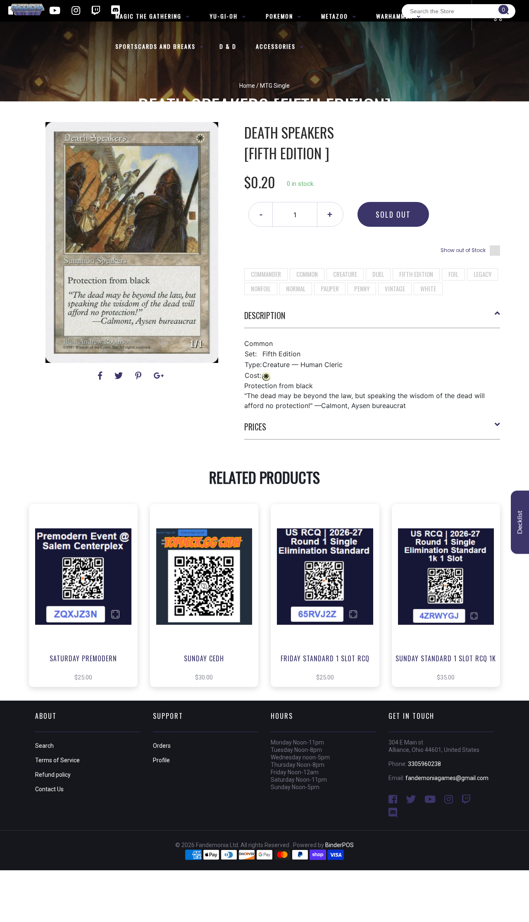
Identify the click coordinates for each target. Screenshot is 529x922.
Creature (345, 274)
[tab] (372, 318)
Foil (453, 274)
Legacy (482, 274)
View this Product (87, 608)
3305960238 (424, 764)
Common (307, 274)
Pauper (330, 288)
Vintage (395, 288)
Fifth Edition (416, 274)
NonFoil (261, 288)
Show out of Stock (463, 250)
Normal (295, 288)
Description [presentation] (264, 315)
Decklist (520, 522)
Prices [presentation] (255, 426)
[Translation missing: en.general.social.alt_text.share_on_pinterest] (139, 376)
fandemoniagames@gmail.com (446, 778)
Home (247, 85)
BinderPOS (339, 845)
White (428, 288)
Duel (378, 274)
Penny (361, 288)
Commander (266, 274)
